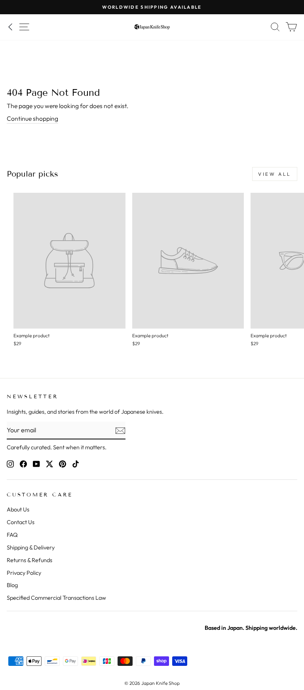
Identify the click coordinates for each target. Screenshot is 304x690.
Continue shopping (32, 118)
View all (274, 174)
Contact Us (20, 522)
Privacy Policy (24, 572)
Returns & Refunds (29, 560)
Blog (12, 585)
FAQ (12, 534)
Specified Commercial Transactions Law (56, 597)
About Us (18, 509)
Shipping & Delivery (31, 547)
